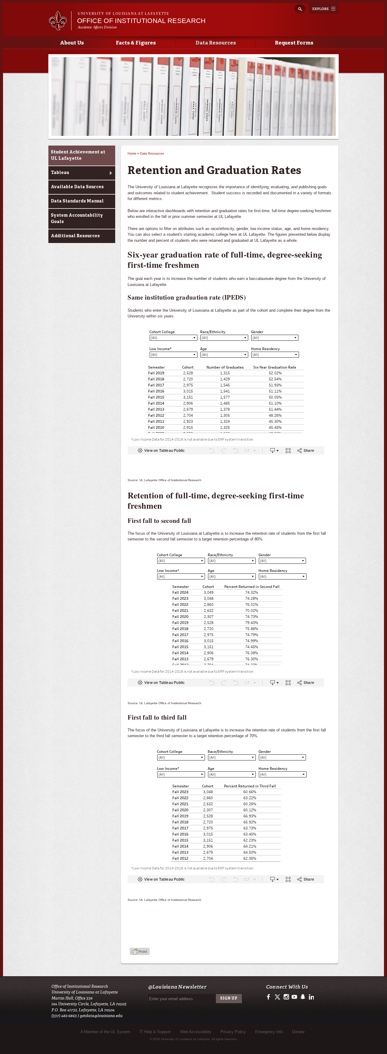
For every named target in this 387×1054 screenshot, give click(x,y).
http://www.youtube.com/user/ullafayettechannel (294, 997)
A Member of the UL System (105, 1031)
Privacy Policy (233, 1031)
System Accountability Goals (77, 218)
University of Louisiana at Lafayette (123, 13)
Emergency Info (269, 1031)
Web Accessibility (195, 1031)
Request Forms (294, 43)
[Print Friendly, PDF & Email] (140, 952)
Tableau (60, 173)
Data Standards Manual (77, 201)
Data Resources (216, 43)
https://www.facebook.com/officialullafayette (270, 997)
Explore (324, 8)
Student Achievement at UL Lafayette (78, 155)
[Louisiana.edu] (60, 27)
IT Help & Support (155, 1031)
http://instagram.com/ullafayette (286, 997)
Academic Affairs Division (97, 27)
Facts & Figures (136, 43)
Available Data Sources (77, 187)
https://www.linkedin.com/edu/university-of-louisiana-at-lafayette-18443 (310, 997)
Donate (298, 1031)
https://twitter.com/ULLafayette (278, 997)
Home (132, 153)
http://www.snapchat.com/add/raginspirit (302, 997)
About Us (72, 43)
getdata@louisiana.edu (101, 1015)
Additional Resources (75, 236)
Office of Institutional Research (141, 21)
